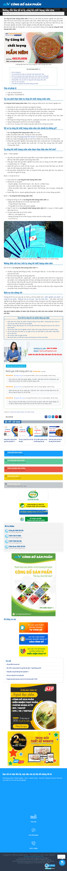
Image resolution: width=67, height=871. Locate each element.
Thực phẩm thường (29, 412)
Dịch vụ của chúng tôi (18, 82)
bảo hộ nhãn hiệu (42, 299)
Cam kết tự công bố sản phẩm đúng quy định (25, 83)
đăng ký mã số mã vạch (26, 299)
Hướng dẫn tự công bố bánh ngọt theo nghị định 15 (10, 440)
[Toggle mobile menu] (63, 4)
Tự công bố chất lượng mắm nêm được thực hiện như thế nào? (30, 78)
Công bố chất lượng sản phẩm (17, 412)
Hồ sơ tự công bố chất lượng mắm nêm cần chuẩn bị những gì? (30, 76)
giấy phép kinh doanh (28, 137)
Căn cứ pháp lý (16, 72)
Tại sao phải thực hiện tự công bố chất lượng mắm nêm (28, 74)
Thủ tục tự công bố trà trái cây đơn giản (15, 675)
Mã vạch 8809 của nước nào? (13, 664)
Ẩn (39, 69)
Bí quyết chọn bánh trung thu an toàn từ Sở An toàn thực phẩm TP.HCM (22, 679)
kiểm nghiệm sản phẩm (52, 297)
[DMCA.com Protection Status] (50, 868)
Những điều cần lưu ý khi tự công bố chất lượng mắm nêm (29, 80)
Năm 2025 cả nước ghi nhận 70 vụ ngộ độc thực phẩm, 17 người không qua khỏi (24, 668)
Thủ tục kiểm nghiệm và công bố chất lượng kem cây (40, 440)
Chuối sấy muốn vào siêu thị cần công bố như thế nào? (55, 440)
